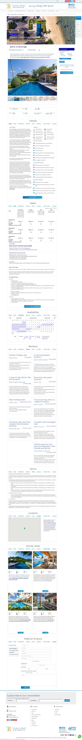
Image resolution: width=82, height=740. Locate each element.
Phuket (56, 711)
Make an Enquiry (32, 197)
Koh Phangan (57, 714)
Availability (21, 123)
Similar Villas (46, 123)
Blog (57, 10)
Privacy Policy (34, 725)
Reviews (28, 123)
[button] (25, 529)
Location (39, 123)
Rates (14, 123)
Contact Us (34, 722)
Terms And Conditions (36, 714)
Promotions (44, 10)
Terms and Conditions (15, 739)
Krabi (56, 713)
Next (59, 77)
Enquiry (54, 123)
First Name (10, 700)
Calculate (62, 61)
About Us (33, 711)
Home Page (11, 10)
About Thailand (51, 10)
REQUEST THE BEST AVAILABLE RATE (32, 306)
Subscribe (67, 700)
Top (76, 18)
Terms (33, 123)
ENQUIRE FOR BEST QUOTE (66, 72)
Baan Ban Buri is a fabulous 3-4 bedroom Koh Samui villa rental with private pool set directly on (19, 575)
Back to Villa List (78, 35)
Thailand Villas (30, 10)
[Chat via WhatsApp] (79, 736)
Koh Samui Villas (14, 14)
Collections (38, 10)
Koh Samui (57, 709)
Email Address (33, 700)
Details (10, 123)
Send (25, 687)
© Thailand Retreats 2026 (5, 739)
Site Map (33, 723)
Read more (12, 189)
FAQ (32, 713)
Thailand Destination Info (20, 10)
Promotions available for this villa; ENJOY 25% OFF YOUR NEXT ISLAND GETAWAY (67, 66)
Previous (6, 77)
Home (9, 14)
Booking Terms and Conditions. (66, 69)
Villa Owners (34, 718)
